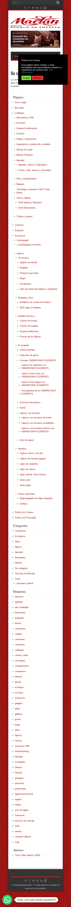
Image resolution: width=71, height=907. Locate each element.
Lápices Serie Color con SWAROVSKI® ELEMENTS (35, 375)
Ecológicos (20, 536)
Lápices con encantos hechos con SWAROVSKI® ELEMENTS (37, 430)
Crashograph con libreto (29, 244)
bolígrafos (19, 618)
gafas (17, 708)
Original (18, 772)
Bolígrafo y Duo (25, 297)
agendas (19, 602)
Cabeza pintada (27, 350)
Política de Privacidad (25, 517)
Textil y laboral (23, 198)
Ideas (17, 541)
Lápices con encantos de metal (36, 417)
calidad (18, 634)
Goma (23, 407)
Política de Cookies (24, 512)
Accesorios (23, 258)
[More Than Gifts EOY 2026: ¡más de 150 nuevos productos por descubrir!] (35, 47)
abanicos (19, 596)
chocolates (20, 660)
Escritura (21, 123)
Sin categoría (21, 568)
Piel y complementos (27, 178)
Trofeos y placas (25, 216)
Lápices (20, 253)
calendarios (20, 628)
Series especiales (26, 494)
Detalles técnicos (26, 316)
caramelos (20, 644)
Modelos (22, 449)
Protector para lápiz (29, 273)
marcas (18, 740)
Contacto (19, 225)
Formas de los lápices (30, 336)
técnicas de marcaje (24, 821)
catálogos (19, 650)
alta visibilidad (21, 607)
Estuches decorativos (30, 402)
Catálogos (19, 113)
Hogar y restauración (26, 139)
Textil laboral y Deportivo (30, 202)
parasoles (19, 783)
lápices (18, 547)
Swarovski (20, 815)
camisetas (20, 639)
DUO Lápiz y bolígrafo (30, 307)
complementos (22, 666)
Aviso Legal (20, 102)
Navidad (20, 160)
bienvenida (20, 612)
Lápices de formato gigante (33, 458)
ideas (17, 730)
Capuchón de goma (29, 355)
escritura (19, 692)
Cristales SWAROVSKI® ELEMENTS (38, 360)
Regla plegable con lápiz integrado (36, 498)
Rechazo (37, 78)
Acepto (26, 78)
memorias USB (22, 746)
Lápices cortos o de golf (31, 453)
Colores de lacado (28, 320)
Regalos (20, 184)
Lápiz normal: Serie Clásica (33, 474)
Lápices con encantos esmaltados (37, 423)
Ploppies (24, 267)
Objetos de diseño (28, 262)
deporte (18, 676)
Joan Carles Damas (24, 855)
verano (18, 831)
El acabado (23, 345)
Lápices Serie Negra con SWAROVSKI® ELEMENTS (35, 384)
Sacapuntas (25, 284)
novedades (20, 762)
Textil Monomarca (26, 208)
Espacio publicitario (29, 331)
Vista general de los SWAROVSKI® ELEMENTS (38, 392)
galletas (18, 714)
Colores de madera (29, 326)
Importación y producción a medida (33, 144)
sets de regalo (21, 810)
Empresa (19, 230)
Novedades (20, 557)
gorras (18, 719)
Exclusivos (20, 235)
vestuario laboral (23, 836)
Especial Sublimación (27, 128)
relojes (18, 804)
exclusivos (20, 698)
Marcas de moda (25, 149)
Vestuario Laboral (25, 583)
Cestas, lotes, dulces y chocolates (34, 170)
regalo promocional (24, 794)
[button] (7, 900)
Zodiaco (23, 504)
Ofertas (18, 563)
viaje (17, 842)
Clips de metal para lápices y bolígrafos (39, 289)
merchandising (22, 751)
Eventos (20, 133)
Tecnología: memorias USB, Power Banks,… (33, 191)
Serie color (25, 480)
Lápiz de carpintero (29, 464)
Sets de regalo (27, 440)
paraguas (19, 778)
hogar (17, 724)
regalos (18, 799)
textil (17, 826)
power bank (20, 788)
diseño (18, 682)
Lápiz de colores (28, 469)
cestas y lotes (21, 655)
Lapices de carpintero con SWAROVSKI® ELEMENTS (35, 367)
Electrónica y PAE (25, 117)
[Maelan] (35, 25)
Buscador (19, 108)
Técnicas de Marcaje (25, 573)
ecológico (19, 687)
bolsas (18, 623)
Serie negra (25, 485)
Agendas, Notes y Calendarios (32, 165)
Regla (22, 278)
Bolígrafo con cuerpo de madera (35, 302)
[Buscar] (57, 2)
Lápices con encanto (30, 413)
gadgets (18, 703)
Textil (17, 579)
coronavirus (20, 531)
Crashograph (23, 240)
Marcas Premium (25, 155)
